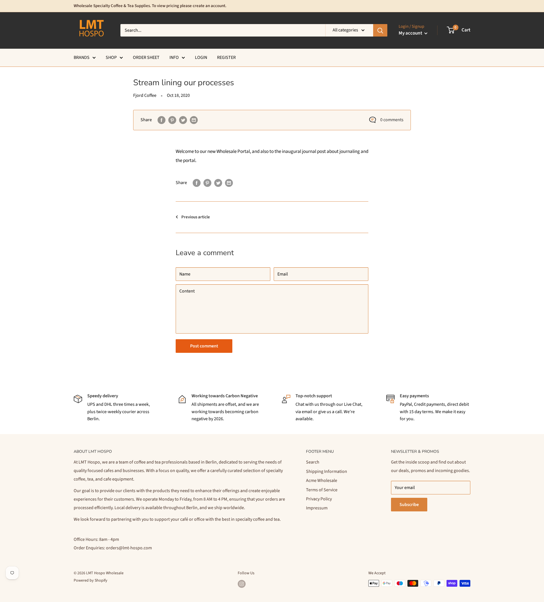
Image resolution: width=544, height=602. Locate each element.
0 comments (391, 120)
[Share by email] (194, 120)
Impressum (317, 508)
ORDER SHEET (146, 57)
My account (411, 33)
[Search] (380, 30)
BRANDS (82, 57)
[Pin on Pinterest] (172, 120)
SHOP (111, 57)
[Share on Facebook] (161, 120)
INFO (174, 57)
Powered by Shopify (90, 580)
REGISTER (226, 57)
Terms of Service (321, 490)
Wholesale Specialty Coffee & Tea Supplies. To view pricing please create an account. (150, 6)
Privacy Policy (319, 499)
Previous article (195, 217)
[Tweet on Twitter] (183, 120)
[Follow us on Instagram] (242, 584)
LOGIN (201, 57)
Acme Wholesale (321, 480)
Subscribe (409, 504)
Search (312, 462)
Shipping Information (326, 471)
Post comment (204, 346)
